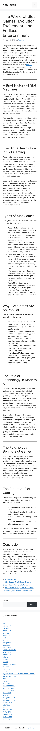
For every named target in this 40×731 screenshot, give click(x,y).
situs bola (6, 633)
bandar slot (7, 631)
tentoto (5, 638)
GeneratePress (30, 728)
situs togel (7, 669)
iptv (4, 707)
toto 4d (5, 657)
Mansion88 (7, 628)
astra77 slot (7, 717)
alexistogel (7, 626)
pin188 (5, 659)
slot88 (5, 671)
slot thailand (7, 683)
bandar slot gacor (9, 664)
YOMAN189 (7, 693)
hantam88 (6, 635)
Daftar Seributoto (9, 650)
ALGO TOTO (7, 719)
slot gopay (7, 643)
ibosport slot (7, 710)
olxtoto (5, 662)
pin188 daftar (8, 702)
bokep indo (7, 647)
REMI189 (6, 695)
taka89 (29, 65)
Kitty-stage (9, 4)
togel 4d (6, 678)
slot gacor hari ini (9, 698)
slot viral (6, 667)
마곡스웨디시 (7, 712)
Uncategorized (10, 579)
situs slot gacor (8, 690)
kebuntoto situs (8, 688)
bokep (5, 623)
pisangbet (6, 645)
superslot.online (9, 686)
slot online (6, 681)
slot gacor (6, 705)
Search (5, 601)
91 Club (5, 640)
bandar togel (7, 714)
